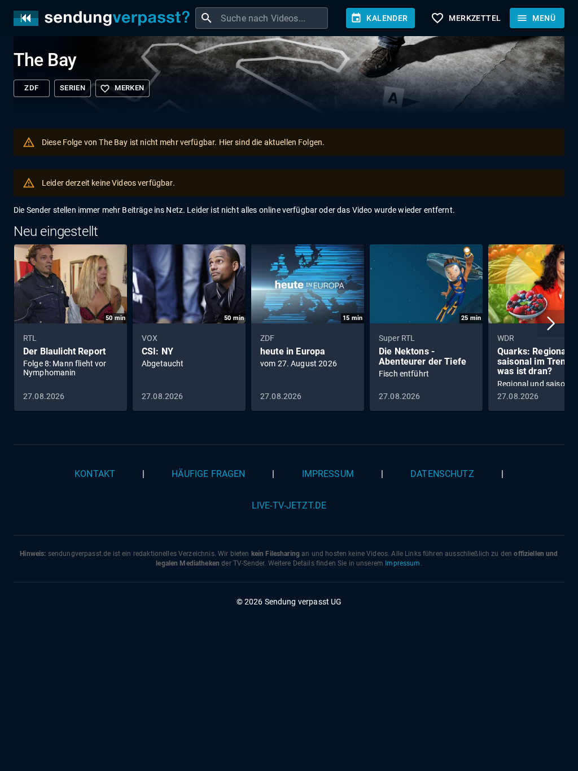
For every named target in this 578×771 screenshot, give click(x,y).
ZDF (31, 88)
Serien (72, 88)
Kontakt (95, 473)
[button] (550, 323)
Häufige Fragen (208, 473)
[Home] (104, 18)
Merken (122, 89)
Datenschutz (442, 473)
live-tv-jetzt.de (289, 505)
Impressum (328, 473)
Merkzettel (466, 18)
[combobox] (273, 18)
